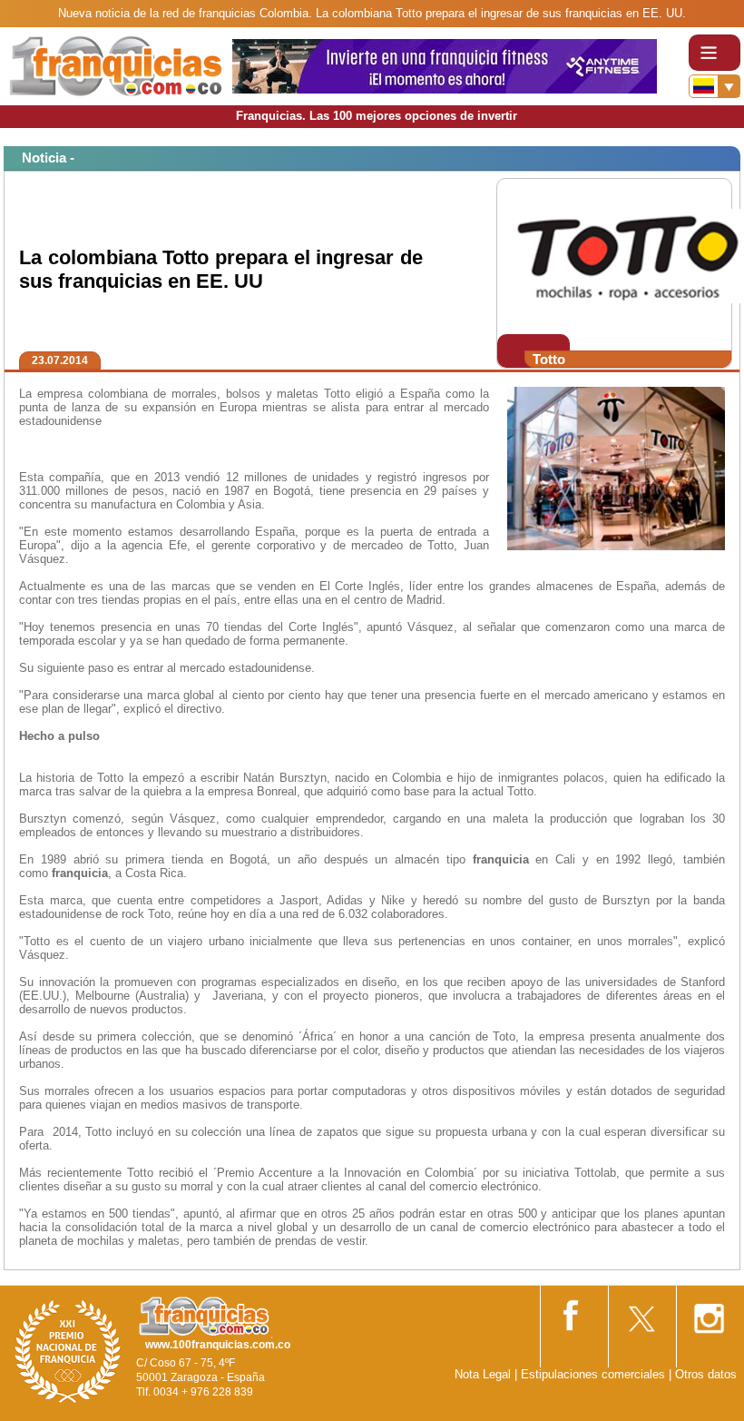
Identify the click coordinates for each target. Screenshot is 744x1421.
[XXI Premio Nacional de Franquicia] (68, 1350)
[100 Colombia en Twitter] (640, 1312)
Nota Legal (483, 1374)
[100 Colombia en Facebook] (572, 1311)
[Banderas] (714, 86)
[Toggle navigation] (714, 53)
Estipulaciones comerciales (595, 1374)
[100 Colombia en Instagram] (708, 1312)
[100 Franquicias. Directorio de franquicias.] (116, 65)
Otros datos (706, 1374)
